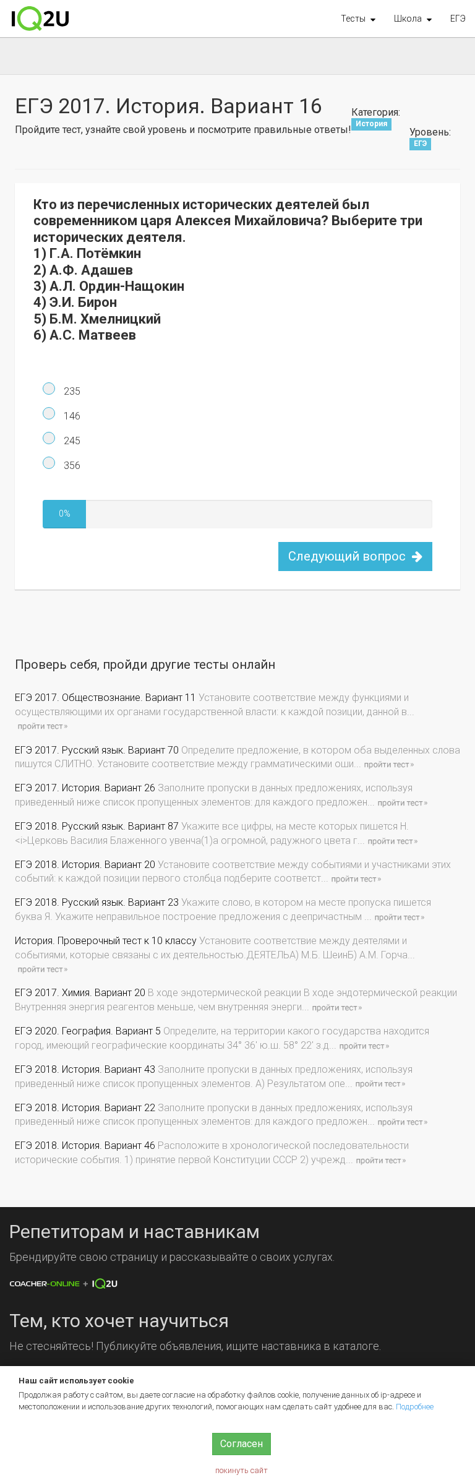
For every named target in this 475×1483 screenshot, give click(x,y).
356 (70, 465)
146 (70, 416)
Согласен (241, 1444)
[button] (358, 18)
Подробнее (415, 1406)
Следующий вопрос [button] (348, 556)
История (371, 124)
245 (70, 441)
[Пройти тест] (42, 726)
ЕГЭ (458, 19)
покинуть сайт (241, 1470)
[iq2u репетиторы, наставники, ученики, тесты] (40, 18)
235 (70, 391)
